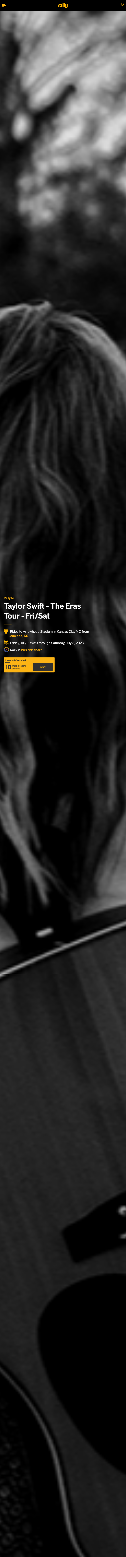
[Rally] (63, 5)
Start (42, 666)
